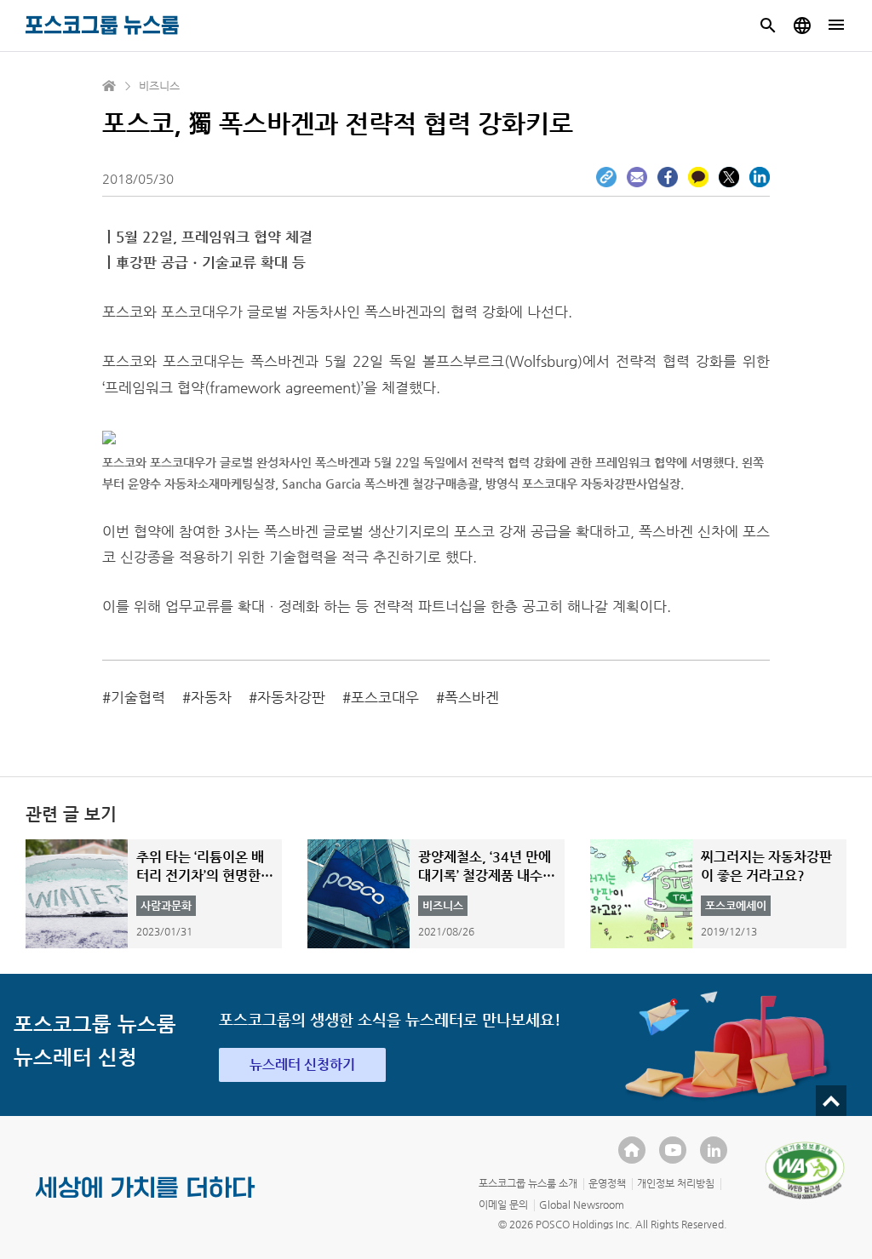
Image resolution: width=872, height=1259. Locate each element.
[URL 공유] (606, 177)
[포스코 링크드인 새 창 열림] (713, 1150)
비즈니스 (159, 85)
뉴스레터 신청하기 (302, 1064)
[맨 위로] (831, 1100)
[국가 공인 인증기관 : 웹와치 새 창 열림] (804, 1170)
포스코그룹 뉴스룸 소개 (528, 1183)
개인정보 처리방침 (675, 1183)
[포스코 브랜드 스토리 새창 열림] (145, 1201)
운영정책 (607, 1183)
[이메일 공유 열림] (637, 177)
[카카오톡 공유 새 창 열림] (698, 177)
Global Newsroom (581, 1204)
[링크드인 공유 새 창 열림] (759, 177)
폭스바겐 (472, 697)
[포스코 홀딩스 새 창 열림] (631, 1150)
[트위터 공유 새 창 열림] (729, 177)
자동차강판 (291, 697)
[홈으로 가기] (110, 85)
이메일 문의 (503, 1204)
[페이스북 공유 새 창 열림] (667, 177)
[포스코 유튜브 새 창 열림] (672, 1150)
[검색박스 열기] (768, 25)
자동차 (211, 697)
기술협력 (138, 697)
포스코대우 (385, 697)
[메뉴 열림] (836, 25)
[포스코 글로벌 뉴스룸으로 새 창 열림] (802, 25)
